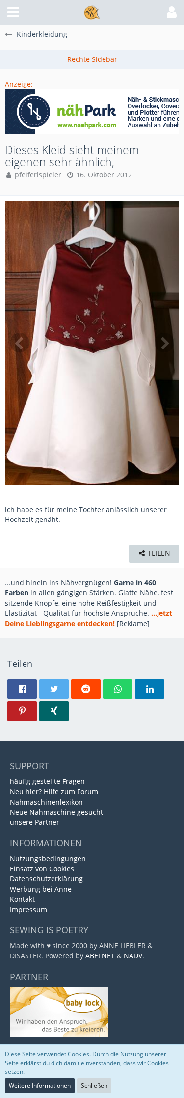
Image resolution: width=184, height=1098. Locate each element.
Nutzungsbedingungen (48, 858)
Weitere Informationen (40, 1085)
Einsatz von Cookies (42, 868)
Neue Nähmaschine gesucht (56, 812)
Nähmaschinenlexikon (46, 802)
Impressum (28, 909)
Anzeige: (19, 83)
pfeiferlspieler (38, 174)
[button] (13, 12)
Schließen (94, 1085)
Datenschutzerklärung (46, 878)
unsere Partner (34, 822)
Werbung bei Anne (41, 889)
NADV (133, 955)
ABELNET (100, 955)
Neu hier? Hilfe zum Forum (54, 791)
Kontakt (22, 899)
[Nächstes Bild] (164, 342)
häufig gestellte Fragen (47, 781)
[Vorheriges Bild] (19, 342)
